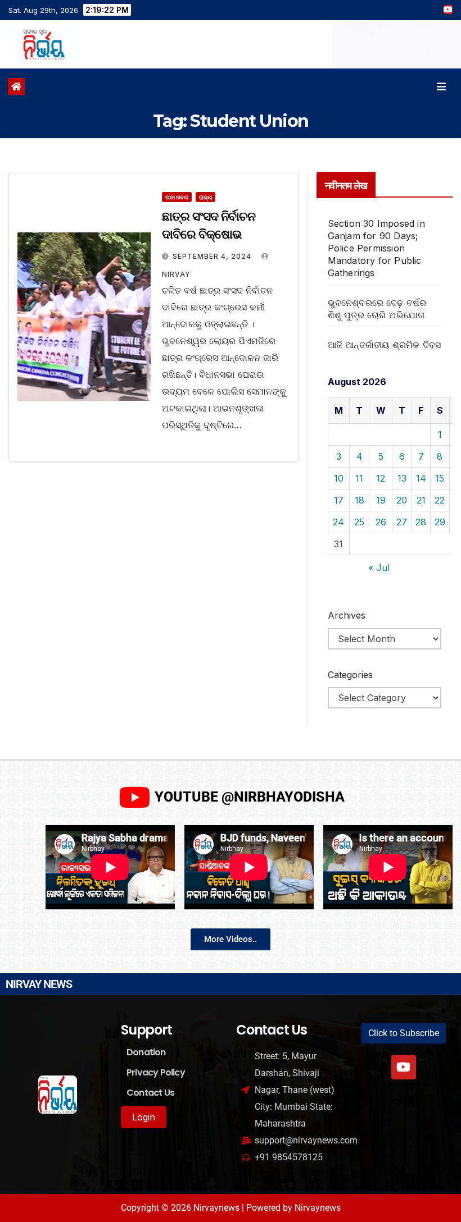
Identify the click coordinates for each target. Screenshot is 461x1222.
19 (381, 500)
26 (381, 522)
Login (143, 1117)
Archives (346, 615)
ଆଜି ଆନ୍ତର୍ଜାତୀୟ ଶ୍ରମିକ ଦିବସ (384, 344)
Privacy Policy (155, 1072)
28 (420, 522)
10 (339, 478)
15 (439, 478)
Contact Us (150, 1092)
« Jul (379, 567)
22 (440, 500)
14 (421, 478)
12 (380, 478)
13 (401, 478)
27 (401, 522)
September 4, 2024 (213, 256)
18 (359, 500)
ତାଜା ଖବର (176, 197)
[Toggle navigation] (441, 87)
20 (401, 500)
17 (339, 500)
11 (359, 478)
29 (440, 522)
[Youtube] (403, 1067)
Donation (146, 1052)
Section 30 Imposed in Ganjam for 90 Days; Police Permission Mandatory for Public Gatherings (376, 248)
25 (359, 522)
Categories (350, 674)
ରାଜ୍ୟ (205, 197)
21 (421, 500)
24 (338, 522)
